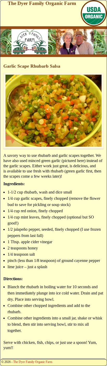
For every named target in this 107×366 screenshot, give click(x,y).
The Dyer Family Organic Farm (42, 3)
